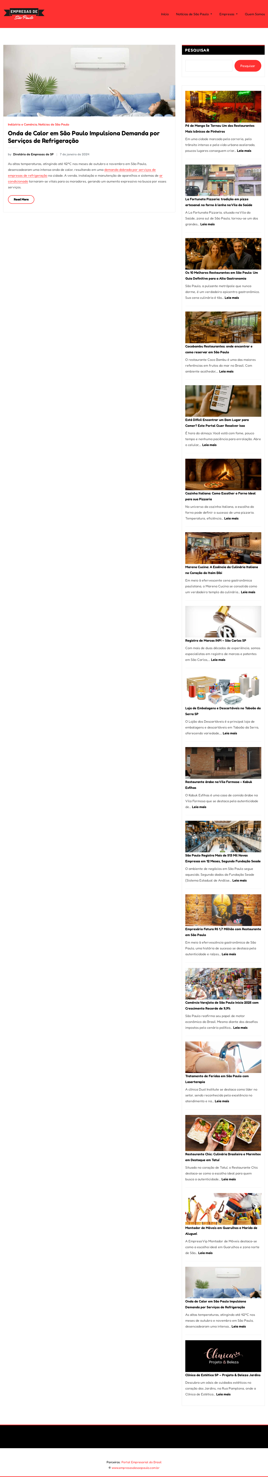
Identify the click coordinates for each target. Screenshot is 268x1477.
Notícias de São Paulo (193, 14)
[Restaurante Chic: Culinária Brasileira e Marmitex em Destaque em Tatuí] (223, 1133)
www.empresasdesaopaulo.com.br (136, 1468)
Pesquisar (197, 50)
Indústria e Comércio (22, 124)
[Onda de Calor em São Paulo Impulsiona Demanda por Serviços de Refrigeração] (223, 1282)
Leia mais (244, 150)
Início (165, 14)
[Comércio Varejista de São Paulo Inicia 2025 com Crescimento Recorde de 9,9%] (223, 983)
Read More (21, 199)
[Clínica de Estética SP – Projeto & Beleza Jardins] (223, 1356)
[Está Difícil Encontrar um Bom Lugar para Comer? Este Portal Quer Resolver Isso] (223, 401)
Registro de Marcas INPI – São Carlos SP (215, 640)
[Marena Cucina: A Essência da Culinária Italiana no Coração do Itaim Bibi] (223, 548)
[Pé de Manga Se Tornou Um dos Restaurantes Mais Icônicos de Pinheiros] (223, 106)
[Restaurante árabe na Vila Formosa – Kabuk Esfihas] (223, 763)
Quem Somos (255, 14)
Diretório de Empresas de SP (31, 154)
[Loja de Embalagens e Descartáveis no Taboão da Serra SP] (223, 689)
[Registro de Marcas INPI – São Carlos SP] (223, 621)
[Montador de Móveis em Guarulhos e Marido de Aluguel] (223, 1209)
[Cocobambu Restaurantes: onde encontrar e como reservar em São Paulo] (223, 327)
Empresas (227, 14)
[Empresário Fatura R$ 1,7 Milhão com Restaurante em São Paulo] (223, 910)
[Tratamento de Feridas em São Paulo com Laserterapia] (223, 1057)
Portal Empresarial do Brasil (141, 1462)
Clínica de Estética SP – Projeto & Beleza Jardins (222, 1375)
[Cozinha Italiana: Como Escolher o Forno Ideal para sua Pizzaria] (223, 474)
